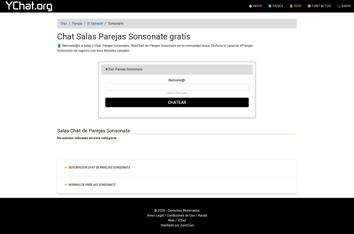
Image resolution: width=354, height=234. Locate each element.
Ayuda (202, 215)
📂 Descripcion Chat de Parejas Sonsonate (97, 167)
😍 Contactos (319, 6)
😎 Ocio (295, 6)
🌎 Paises (275, 6)
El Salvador (95, 23)
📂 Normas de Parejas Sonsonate (90, 184)
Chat (63, 23)
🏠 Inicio (255, 6)
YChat (182, 220)
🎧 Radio (344, 6)
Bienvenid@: (177, 80)
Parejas (77, 23)
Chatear (177, 102)
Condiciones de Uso (181, 215)
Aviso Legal (155, 215)
